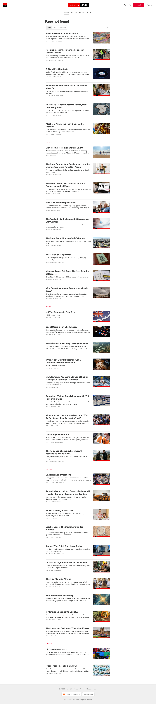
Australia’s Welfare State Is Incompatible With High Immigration (68, 397)
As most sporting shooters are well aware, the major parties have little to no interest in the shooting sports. (67, 57)
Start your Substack (72, 694)
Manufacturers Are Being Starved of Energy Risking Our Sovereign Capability (67, 378)
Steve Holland (56, 134)
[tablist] (56, 27)
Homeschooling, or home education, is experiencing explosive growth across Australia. (65, 514)
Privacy (76, 689)
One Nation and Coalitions (58, 475)
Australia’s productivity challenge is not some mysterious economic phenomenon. (66, 226)
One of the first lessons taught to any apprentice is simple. (67, 277)
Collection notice (91, 689)
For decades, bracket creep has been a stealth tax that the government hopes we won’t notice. (67, 534)
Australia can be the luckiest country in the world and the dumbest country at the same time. (66, 498)
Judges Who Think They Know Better (64, 546)
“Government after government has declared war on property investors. (68, 242)
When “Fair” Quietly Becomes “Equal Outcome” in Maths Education (63, 361)
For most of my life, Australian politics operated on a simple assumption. (67, 171)
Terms (82, 689)
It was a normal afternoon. (55, 365)
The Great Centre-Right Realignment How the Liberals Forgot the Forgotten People (68, 165)
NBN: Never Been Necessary (59, 595)
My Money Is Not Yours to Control (62, 33)
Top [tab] (54, 27)
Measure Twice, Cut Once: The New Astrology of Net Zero (68, 272)
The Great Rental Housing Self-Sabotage (65, 238)
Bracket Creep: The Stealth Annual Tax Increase (64, 528)
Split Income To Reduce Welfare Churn (64, 148)
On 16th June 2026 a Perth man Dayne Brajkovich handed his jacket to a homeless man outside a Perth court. (68, 190)
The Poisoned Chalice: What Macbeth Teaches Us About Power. (64, 452)
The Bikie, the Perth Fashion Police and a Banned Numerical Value (65, 184)
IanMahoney (55, 387)
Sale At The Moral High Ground (61, 202)
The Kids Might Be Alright (58, 579)
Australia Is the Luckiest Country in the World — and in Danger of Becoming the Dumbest (68, 492)
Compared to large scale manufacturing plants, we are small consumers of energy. (68, 384)
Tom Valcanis (55, 210)
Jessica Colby (56, 76)
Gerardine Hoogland (57, 262)
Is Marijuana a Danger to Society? (62, 612)
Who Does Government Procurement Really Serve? (67, 289)
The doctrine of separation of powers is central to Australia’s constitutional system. (68, 550)
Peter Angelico (57, 41)
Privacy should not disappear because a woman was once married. (67, 92)
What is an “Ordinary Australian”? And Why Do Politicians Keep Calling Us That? (67, 416)
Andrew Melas (56, 246)
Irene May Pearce (57, 96)
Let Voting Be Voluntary (57, 434)
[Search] (125, 5)
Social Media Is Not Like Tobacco (61, 327)
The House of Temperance (58, 255)
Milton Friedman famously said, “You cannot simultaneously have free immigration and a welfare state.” (68, 403)
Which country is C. (53, 315)
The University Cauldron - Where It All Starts (67, 628)
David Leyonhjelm (57, 60)
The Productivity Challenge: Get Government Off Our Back (67, 220)
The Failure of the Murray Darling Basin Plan (67, 343)
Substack (67, 699)
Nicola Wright (56, 603)
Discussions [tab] (62, 27)
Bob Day (53, 155)
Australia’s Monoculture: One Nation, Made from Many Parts (67, 106)
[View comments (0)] (61, 137)
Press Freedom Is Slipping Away (61, 666)
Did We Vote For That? (56, 649)
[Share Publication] (130, 5)
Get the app (88, 694)
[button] (66, 12)
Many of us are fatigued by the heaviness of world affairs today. (66, 458)
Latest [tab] (49, 27)
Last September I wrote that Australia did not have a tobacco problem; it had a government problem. (68, 131)
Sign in (149, 5)
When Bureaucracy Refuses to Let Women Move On (66, 87)
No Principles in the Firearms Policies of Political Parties (65, 51)
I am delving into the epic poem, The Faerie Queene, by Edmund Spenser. (66, 259)
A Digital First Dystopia (57, 69)
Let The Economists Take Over (61, 312)
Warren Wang (55, 368)
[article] (78, 38)
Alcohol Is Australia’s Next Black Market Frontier (65, 125)
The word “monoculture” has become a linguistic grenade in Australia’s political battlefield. (67, 111)
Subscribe (138, 5)
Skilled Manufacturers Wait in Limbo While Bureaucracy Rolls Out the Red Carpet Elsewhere (68, 566)
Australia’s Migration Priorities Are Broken (66, 562)
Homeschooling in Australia (59, 510)
